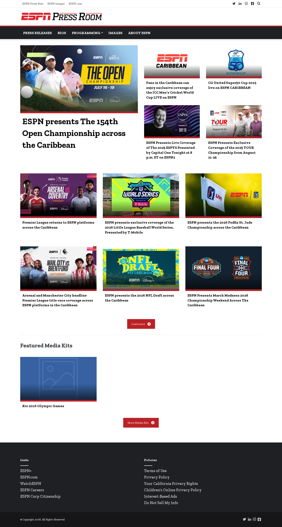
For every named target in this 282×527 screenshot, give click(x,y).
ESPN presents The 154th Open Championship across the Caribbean (74, 133)
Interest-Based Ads (160, 496)
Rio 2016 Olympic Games (43, 406)
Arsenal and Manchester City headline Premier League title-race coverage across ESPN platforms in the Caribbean (57, 300)
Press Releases (37, 33)
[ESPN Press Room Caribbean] (61, 16)
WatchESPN (30, 483)
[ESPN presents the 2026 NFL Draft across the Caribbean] (141, 267)
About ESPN (139, 33)
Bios (62, 33)
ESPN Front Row (32, 3)
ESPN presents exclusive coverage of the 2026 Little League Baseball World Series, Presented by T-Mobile (139, 227)
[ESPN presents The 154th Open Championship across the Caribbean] (79, 78)
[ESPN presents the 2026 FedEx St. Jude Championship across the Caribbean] (223, 194)
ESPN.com (75, 3)
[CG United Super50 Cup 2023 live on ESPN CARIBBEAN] (234, 61)
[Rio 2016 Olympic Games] (58, 378)
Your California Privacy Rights (171, 483)
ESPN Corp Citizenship (40, 496)
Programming (86, 33)
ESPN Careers (32, 490)
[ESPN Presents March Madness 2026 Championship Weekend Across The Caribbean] (223, 267)
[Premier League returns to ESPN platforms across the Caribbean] (58, 194)
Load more (138, 324)
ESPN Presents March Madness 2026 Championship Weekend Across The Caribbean (217, 300)
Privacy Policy (156, 477)
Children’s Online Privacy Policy (172, 490)
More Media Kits (138, 422)
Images (115, 33)
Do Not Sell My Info (161, 502)
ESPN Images (56, 3)
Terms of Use (155, 470)
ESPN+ (26, 470)
